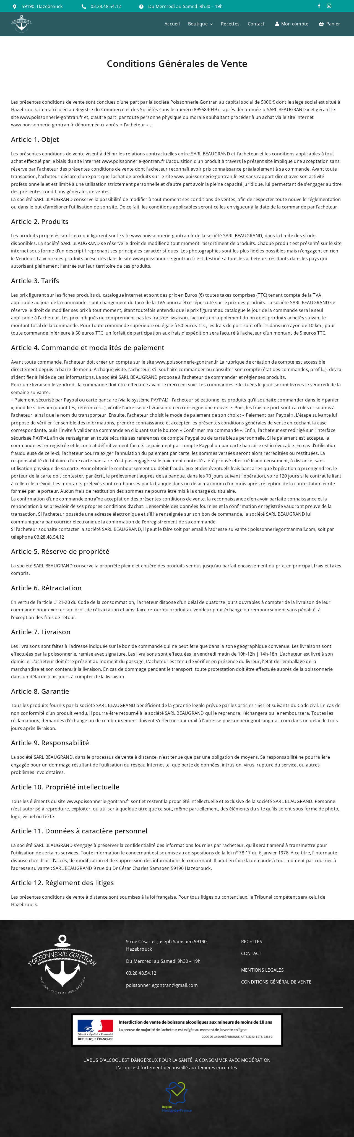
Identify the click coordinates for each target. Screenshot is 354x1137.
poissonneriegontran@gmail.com (162, 985)
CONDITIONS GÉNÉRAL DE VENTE (276, 982)
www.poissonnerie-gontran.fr (51, 117)
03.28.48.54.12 (106, 6)
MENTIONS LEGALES (262, 970)
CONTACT (251, 953)
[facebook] (319, 6)
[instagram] (329, 6)
